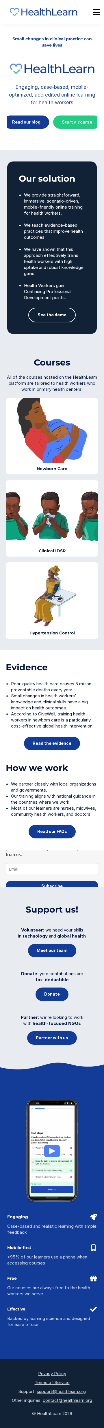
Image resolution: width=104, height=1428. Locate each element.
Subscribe (52, 886)
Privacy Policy (52, 1373)
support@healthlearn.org (61, 1391)
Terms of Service (52, 1382)
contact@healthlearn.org (67, 1400)
